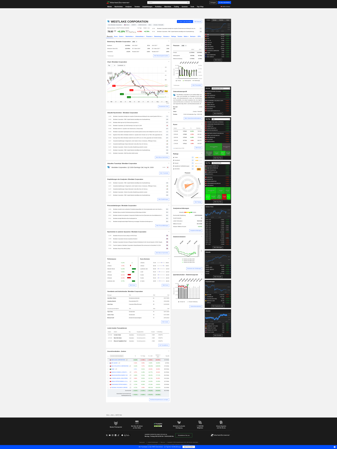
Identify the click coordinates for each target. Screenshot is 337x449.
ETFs (199, 36)
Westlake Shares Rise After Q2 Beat (121, 248)
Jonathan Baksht (111, 301)
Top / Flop (200, 6)
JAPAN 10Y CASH (211, 328)
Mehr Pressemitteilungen (162, 225)
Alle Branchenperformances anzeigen (159, 399)
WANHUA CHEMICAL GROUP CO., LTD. (120, 372)
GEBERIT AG (210, 126)
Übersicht (110, 36)
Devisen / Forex (209, 206)
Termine (137, 6)
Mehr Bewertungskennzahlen (161, 55)
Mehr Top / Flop (218, 158)
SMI (208, 34)
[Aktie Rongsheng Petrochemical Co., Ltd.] (130, 384)
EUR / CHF (208, 219)
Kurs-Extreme (145, 259)
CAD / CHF (208, 234)
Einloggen (213, 2)
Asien (227, 20)
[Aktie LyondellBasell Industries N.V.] (130, 378)
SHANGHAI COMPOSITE (213, 50)
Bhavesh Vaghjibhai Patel (120, 341)
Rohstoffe (208, 252)
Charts (121, 36)
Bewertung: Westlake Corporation (119, 41)
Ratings (173, 36)
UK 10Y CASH (210, 332)
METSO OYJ (210, 174)
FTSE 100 (209, 42)
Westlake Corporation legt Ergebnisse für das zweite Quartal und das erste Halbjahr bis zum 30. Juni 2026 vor (138, 131)
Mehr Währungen (218, 247)
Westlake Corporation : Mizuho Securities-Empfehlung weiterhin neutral (130, 147)
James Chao (110, 314)
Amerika (221, 20)
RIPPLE (209, 302)
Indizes (208, 20)
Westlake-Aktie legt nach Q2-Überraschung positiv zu (125, 122)
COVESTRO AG (211, 97)
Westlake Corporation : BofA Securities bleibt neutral (125, 153)
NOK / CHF (208, 230)
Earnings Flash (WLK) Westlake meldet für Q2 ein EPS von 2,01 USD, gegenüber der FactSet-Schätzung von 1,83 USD (138, 137)
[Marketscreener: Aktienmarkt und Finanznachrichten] (118, 2)
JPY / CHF (208, 244)
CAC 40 (209, 40)
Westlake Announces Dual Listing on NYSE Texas (125, 235)
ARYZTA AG (210, 108)
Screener (185, 6)
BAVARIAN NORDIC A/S (213, 166)
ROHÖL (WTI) (209, 267)
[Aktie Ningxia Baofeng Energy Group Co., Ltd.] (130, 375)
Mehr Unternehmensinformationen (193, 118)
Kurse (116, 36)
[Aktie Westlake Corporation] (126, 360)
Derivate (192, 36)
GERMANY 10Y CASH (212, 326)
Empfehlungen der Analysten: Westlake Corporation (125, 179)
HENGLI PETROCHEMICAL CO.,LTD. (120, 381)
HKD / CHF (208, 240)
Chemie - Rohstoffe (197, 111)
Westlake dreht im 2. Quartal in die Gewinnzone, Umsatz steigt (128, 128)
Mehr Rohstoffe (218, 276)
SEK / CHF (208, 228)
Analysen (128, 6)
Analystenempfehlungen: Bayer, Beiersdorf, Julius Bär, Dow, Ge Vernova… (130, 144)
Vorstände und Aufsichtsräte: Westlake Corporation (125, 291)
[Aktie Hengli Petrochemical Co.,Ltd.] (130, 381)
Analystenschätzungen (181, 208)
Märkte (109, 6)
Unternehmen (140, 36)
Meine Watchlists (218, 113)
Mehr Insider (165, 322)
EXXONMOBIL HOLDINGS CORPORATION (216, 100)
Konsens (166, 36)
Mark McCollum (118, 338)
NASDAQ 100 (210, 48)
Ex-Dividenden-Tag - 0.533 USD (194, 114)
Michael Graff (110, 317)
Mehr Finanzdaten (196, 85)
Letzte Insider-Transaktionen (117, 328)
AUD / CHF (208, 236)
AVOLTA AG (209, 177)
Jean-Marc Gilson (111, 298)
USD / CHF (208, 221)
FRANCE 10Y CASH (212, 330)
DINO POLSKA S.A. (211, 170)
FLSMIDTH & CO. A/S (212, 172)
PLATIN (207, 273)
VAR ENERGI (210, 185)
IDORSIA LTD (210, 102)
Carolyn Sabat (117, 335)
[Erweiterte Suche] (188, 2)
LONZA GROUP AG (211, 128)
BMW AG (209, 93)
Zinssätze (208, 311)
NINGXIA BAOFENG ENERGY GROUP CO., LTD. (120, 375)
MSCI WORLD (210, 56)
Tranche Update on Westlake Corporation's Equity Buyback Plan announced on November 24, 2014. (137, 245)
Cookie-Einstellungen (153, 442)
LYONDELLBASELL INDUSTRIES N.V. (120, 378)
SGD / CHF (208, 242)
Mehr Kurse (132, 285)
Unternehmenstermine (195, 306)
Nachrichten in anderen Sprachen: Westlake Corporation (126, 232)
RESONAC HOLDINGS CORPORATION (120, 387)
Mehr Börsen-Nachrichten (162, 157)
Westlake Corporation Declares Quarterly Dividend (125, 238)
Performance (111, 259)
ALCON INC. (210, 139)
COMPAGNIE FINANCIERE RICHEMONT (216, 124)
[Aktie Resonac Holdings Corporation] (130, 387)
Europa (214, 20)
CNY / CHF (208, 238)
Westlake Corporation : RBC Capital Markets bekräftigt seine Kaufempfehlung (175, 31)
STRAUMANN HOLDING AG (214, 183)
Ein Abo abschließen (224, 2)
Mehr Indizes (218, 60)
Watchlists (167, 6)
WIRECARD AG (210, 104)
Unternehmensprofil (180, 91)
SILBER (207, 271)
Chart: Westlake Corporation (117, 62)
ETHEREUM (210, 296)
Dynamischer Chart (163, 106)
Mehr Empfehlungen (163, 199)
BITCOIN (209, 294)
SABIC (113, 369)
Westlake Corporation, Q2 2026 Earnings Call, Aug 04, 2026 (127, 125)
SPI (208, 36)
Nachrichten (119, 6)
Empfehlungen (147, 6)
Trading (176, 6)
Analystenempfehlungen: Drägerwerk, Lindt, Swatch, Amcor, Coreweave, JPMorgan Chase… (135, 141)
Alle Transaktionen (163, 345)
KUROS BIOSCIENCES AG (213, 110)
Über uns (163, 442)
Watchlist (208, 88)
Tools (192, 6)
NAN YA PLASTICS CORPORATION (119, 366)
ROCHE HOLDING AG (212, 130)
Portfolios (158, 6)
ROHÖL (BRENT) (210, 269)
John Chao (110, 304)
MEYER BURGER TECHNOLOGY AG (214, 91)
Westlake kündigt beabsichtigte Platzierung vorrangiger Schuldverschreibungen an (133, 221)
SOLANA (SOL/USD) (212, 298)
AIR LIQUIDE (114, 363)
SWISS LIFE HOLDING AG (213, 135)
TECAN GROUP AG (211, 181)
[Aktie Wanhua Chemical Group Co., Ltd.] (130, 372)
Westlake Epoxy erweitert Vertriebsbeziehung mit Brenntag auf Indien (129, 212)
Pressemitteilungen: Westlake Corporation (121, 205)
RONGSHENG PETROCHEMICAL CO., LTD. (120, 384)
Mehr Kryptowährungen (218, 306)
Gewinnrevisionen (179, 236)
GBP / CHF (208, 223)
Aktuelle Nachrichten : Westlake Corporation (122, 112)
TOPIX (208, 52)
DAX (208, 38)
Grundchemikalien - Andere (116, 351)
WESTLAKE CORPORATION (118, 360)
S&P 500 (209, 44)
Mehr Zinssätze (218, 335)
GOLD (207, 265)
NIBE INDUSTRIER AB (212, 168)
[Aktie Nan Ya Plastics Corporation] (130, 366)
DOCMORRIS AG (211, 106)
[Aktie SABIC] (116, 369)
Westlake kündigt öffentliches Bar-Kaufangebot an (125, 218)
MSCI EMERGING (211, 54)
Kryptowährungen (210, 281)
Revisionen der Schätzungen (194, 268)
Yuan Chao (110, 311)
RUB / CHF (208, 226)
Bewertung (157, 36)
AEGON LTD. (210, 179)
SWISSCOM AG (210, 141)
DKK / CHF (208, 232)
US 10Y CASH (210, 324)
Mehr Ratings (198, 202)
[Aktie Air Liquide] (119, 363)
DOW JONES (210, 46)
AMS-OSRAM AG (211, 95)
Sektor (186, 36)
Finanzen (149, 36)
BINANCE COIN (211, 300)
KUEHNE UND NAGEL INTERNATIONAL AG (216, 122)
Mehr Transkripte (164, 173)
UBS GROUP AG (211, 137)
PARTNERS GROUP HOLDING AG (215, 133)
